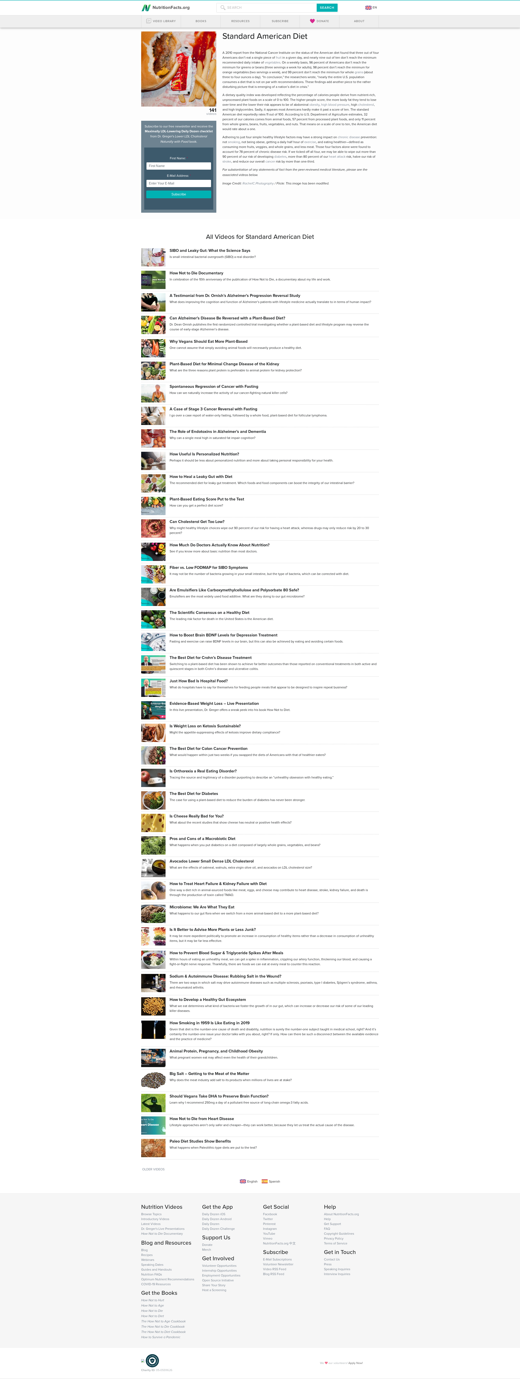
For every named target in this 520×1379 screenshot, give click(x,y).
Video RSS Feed (274, 1269)
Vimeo (267, 1238)
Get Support (332, 1224)
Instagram (270, 1228)
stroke (226, 161)
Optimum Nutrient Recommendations (167, 1279)
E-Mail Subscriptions (277, 1259)
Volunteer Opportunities (219, 1265)
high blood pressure (335, 104)
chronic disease (349, 137)
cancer (270, 161)
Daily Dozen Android (217, 1219)
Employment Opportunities (221, 1275)
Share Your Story (213, 1285)
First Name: (179, 158)
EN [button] (374, 7)
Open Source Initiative (218, 1280)
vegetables (272, 62)
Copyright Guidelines (339, 1233)
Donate (207, 1244)
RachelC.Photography (258, 183)
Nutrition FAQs (151, 1274)
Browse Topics (151, 1214)
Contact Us (332, 1259)
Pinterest (269, 1224)
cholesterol (366, 104)
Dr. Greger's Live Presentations (162, 1228)
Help (327, 1219)
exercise (310, 142)
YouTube (269, 1233)
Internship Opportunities (219, 1270)
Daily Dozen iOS (213, 1214)
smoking (234, 142)
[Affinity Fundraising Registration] (152, 1360)
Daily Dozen (210, 1224)
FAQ (327, 1228)
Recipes (147, 1255)
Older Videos (153, 1169)
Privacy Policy (333, 1238)
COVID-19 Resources (156, 1284)
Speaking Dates (152, 1264)
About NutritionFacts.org (341, 1214)
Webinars (147, 1259)
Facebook (270, 1214)
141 (212, 110)
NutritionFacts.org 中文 (279, 1243)
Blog (144, 1250)
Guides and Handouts (156, 1269)
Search (327, 7)
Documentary (162, 1233)
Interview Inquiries (337, 1274)
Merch (206, 1249)
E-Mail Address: (179, 175)
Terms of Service (335, 1243)
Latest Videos (150, 1224)
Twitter (268, 1219)
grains (359, 72)
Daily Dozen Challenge (218, 1228)
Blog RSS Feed (273, 1274)
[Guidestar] (142, 1360)
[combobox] (266, 7)
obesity (314, 104)
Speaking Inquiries (337, 1269)
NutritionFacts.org (170, 7)
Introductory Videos (155, 1219)
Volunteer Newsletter (278, 1264)
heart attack (337, 156)
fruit (279, 57)
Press (328, 1264)
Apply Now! (355, 1363)
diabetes (280, 156)
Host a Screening (214, 1290)
